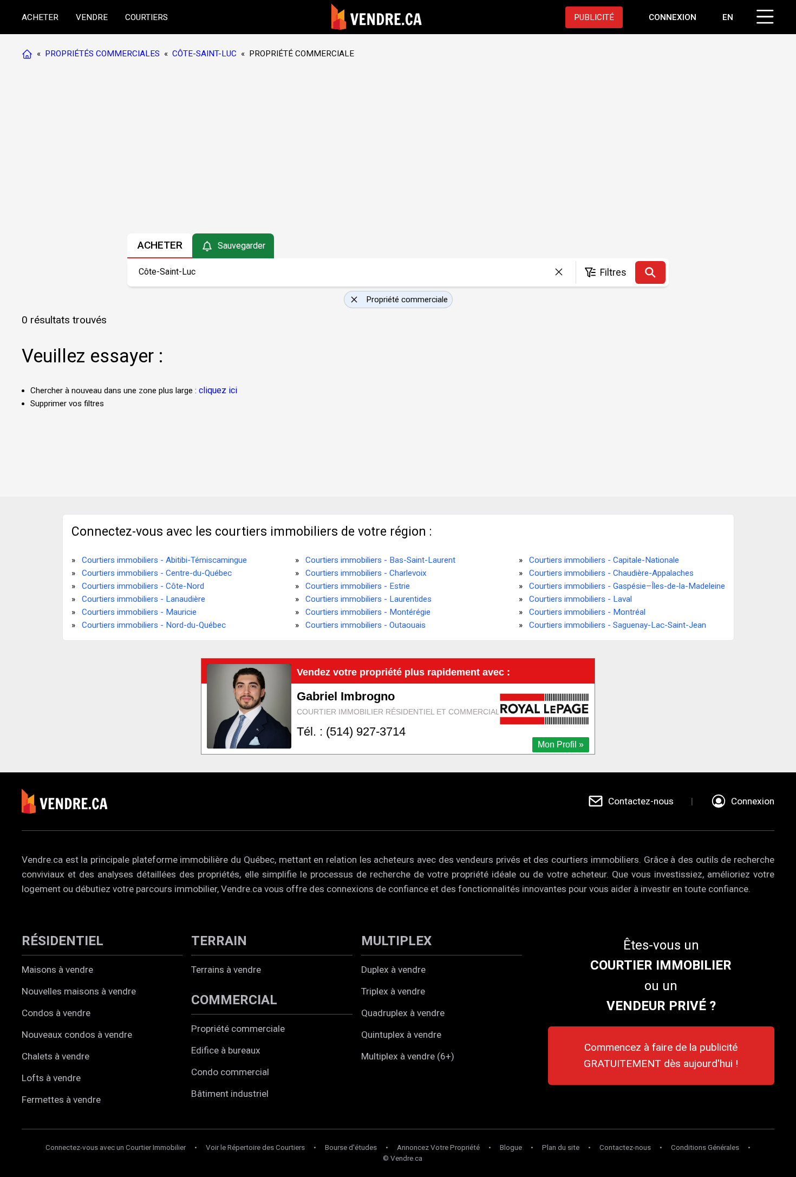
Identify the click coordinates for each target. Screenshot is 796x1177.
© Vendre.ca (402, 1158)
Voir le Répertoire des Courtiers (255, 1147)
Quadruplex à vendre (403, 1012)
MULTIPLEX (396, 940)
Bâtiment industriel (230, 1093)
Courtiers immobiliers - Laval (580, 599)
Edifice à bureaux (225, 1050)
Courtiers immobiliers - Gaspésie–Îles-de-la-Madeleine (627, 586)
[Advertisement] (397, 149)
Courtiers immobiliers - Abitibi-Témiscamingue (164, 560)
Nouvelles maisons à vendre (79, 991)
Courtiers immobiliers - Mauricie (139, 612)
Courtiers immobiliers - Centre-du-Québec (157, 573)
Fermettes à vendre (61, 1099)
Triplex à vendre (393, 991)
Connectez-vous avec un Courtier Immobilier (115, 1147)
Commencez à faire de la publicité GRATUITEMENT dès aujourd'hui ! (661, 1055)
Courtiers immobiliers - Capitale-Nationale (604, 560)
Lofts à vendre (51, 1077)
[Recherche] (650, 272)
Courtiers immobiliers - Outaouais (365, 625)
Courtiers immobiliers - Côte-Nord (143, 586)
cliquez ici (218, 390)
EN (727, 17)
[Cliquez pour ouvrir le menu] (763, 15)
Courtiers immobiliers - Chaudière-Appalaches (611, 573)
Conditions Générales (705, 1147)
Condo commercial (230, 1072)
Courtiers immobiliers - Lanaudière (143, 599)
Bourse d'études (351, 1147)
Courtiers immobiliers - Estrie (357, 586)
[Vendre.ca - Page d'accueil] (29, 53)
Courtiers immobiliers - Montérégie (367, 612)
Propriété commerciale (238, 1028)
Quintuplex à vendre (401, 1034)
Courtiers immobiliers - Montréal (587, 612)
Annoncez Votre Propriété (438, 1147)
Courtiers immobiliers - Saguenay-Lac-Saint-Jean (617, 625)
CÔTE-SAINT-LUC (204, 53)
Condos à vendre (56, 1012)
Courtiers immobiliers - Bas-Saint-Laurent (380, 560)
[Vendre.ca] (72, 801)
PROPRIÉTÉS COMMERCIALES (102, 53)
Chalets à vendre (55, 1056)
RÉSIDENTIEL (62, 940)
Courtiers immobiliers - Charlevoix (366, 573)
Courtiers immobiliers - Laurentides (368, 599)
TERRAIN (219, 940)
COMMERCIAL (234, 999)
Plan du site (560, 1147)
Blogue (511, 1147)
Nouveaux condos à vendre (77, 1034)
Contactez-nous (625, 1147)
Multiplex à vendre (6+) (407, 1056)
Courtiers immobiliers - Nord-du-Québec (154, 625)
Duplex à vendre (393, 969)
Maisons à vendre (57, 969)
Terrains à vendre (226, 969)
